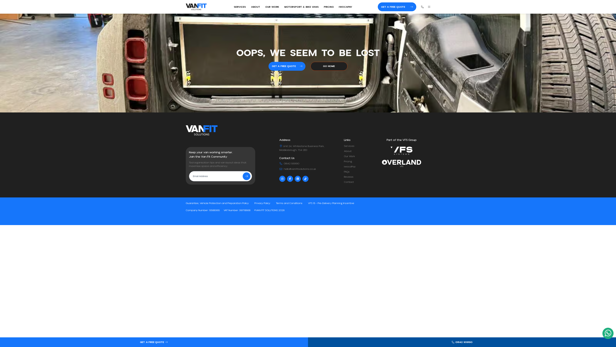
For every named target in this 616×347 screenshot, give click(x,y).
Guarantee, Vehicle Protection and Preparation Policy (217, 203)
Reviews (348, 177)
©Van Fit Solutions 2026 (269, 210)
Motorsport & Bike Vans (301, 7)
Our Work (272, 7)
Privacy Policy (262, 203)
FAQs (347, 172)
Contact (349, 182)
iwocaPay (345, 7)
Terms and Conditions (289, 203)
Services (240, 7)
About (255, 7)
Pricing (329, 7)
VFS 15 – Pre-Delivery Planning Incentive (331, 203)
